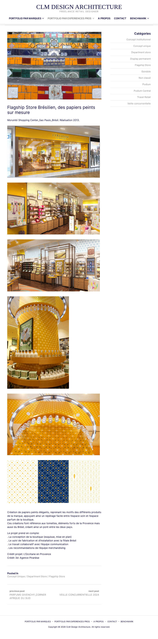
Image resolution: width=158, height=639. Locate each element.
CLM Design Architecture (79, 6)
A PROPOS (104, 18)
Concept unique (16, 576)
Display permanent (140, 58)
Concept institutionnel (139, 39)
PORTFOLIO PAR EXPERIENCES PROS (69, 18)
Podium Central (142, 90)
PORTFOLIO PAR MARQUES (25, 18)
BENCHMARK (138, 18)
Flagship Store (57, 576)
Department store (37, 576)
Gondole (146, 71)
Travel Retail (144, 97)
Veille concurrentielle (139, 103)
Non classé (145, 77)
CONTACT (120, 18)
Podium (146, 84)
